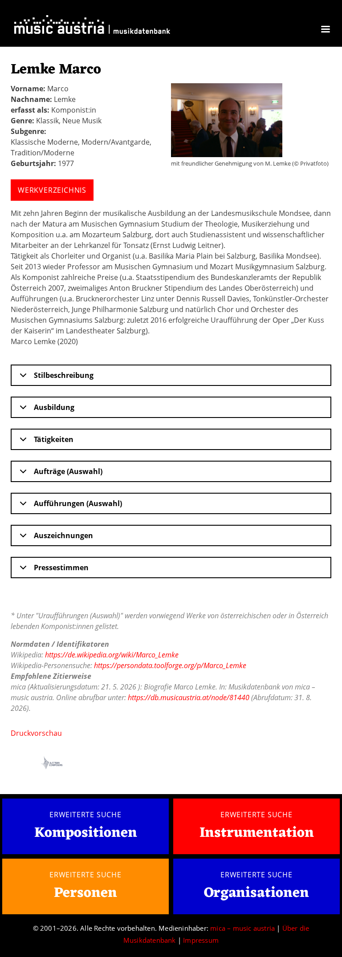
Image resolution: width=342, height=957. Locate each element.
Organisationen (256, 893)
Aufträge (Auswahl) (68, 471)
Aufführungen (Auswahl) (78, 503)
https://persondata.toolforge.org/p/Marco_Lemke (170, 665)
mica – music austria (242, 928)
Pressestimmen (61, 567)
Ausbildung (54, 407)
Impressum (201, 940)
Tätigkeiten (53, 439)
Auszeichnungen (63, 535)
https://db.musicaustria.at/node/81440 (188, 697)
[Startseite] (92, 26)
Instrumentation (257, 833)
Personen (85, 893)
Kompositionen (85, 833)
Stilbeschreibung (64, 375)
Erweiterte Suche (85, 814)
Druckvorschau (36, 733)
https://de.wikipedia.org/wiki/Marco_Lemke (112, 655)
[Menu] (325, 30)
